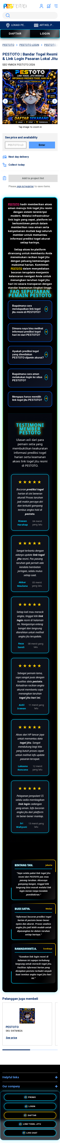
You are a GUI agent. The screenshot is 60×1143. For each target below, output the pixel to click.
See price (11, 1037)
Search (7, 15)
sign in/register (25, 186)
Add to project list (33, 178)
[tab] (16, 1049)
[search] (30, 15)
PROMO (32, 1096)
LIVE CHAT (31, 1133)
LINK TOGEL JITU (32, 1124)
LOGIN (45, 33)
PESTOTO (14, 204)
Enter (42, 145)
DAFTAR (15, 33)
